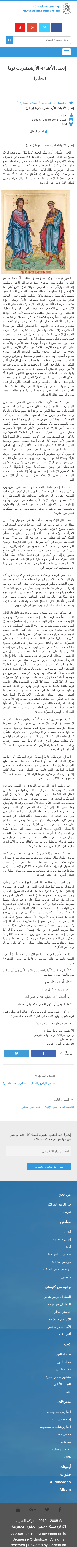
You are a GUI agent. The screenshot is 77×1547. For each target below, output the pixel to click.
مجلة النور (64, 1362)
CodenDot (57, 1545)
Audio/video (60, 1482)
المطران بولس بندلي (57, 1296)
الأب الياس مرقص (59, 1326)
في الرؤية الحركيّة (59, 1204)
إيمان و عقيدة (62, 1239)
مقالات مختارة (28, 102)
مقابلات (66, 1441)
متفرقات (47, 102)
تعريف (67, 1212)
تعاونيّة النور (63, 1354)
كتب (68, 1391)
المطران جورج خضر (58, 1304)
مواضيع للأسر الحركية (57, 1269)
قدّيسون (65, 1277)
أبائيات (66, 1232)
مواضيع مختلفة (61, 1262)
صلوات (65, 1474)
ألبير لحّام (65, 1334)
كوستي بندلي (62, 1311)
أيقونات (65, 1467)
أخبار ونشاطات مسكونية (55, 1426)
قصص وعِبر (63, 1434)
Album (65, 1489)
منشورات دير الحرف (57, 1377)
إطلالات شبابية (61, 1419)
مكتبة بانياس (63, 1369)
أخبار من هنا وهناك (59, 1411)
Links (67, 1456)
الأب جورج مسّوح (60, 1319)
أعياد (68, 1247)
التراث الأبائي (62, 1384)
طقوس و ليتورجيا (59, 1254)
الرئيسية (62, 102)
